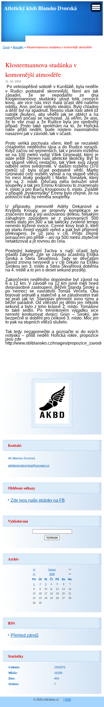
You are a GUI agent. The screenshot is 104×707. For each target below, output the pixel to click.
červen (52, 569)
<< (34, 569)
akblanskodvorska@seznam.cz (28, 465)
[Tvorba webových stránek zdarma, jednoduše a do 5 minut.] (61, 700)
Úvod (6, 47)
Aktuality (18, 47)
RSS (68, 699)
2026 (52, 574)
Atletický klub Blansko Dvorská (40, 8)
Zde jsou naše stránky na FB (38, 500)
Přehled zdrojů (24, 635)
